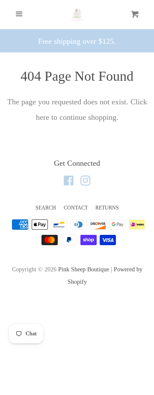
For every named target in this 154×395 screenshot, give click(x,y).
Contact (76, 208)
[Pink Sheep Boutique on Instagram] (85, 182)
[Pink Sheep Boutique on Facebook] (68, 182)
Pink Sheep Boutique (83, 269)
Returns (107, 208)
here (42, 117)
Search (46, 208)
